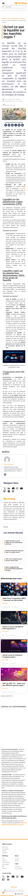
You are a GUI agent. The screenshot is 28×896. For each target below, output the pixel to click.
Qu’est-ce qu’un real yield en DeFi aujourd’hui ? (13, 628)
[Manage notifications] (3, 892)
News (9, 18)
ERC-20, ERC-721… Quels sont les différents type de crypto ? (14, 684)
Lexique (22, 18)
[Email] (5, 474)
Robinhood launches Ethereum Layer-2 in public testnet (14, 551)
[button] (3, 3)
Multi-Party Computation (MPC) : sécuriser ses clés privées (14, 599)
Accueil (4, 18)
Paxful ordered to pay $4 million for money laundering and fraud (13, 542)
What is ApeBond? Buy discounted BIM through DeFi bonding (14, 568)
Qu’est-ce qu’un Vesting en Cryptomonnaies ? (12, 656)
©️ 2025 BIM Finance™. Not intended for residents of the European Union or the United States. (14, 892)
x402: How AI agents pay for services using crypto (13, 559)
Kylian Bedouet (9, 464)
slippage (22, 188)
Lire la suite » (5, 603)
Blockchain (15, 18)
